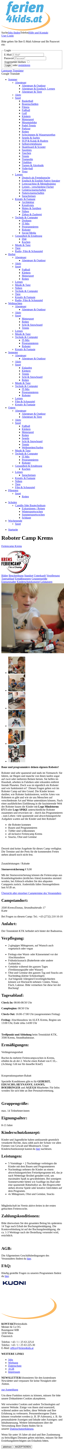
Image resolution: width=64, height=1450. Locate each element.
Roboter (26, 229)
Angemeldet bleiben (15, 61)
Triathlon (27, 162)
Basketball (27, 100)
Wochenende (15, 520)
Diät (24, 238)
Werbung (13, 1362)
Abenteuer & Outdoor (34, 85)
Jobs (10, 1359)
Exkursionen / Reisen (33, 508)
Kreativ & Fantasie (25, 199)
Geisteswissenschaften (34, 189)
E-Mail (8, 54)
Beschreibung (16, 575)
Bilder (4, 575)
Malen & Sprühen (31, 208)
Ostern (11, 407)
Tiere (17, 248)
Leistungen (46, 581)
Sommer (12, 79)
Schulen (12, 502)
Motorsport (28, 119)
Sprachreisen (29, 196)
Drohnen (26, 220)
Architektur (28, 202)
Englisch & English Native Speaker (41, 180)
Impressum (14, 1371)
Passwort (9, 58)
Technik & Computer (26, 217)
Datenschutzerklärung (21, 1428)
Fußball (26, 110)
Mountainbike (29, 122)
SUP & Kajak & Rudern (35, 140)
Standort (28, 575)
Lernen (19, 174)
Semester (13, 352)
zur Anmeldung (9, 1389)
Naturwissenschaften (33, 192)
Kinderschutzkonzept (28, 581)
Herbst (11, 254)
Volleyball (27, 168)
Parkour (26, 128)
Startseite (13, 529)
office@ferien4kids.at (21, 1348)
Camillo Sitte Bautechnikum (30, 505)
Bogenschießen (30, 104)
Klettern (26, 116)
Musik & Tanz (23, 245)
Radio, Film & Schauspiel (29, 251)
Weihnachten (15, 303)
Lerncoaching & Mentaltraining (39, 183)
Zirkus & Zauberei (32, 214)
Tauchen (26, 153)
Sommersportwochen (33, 514)
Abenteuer (20, 82)
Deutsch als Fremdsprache (36, 177)
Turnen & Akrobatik (33, 165)
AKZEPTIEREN (23, 1447)
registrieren (24, 65)
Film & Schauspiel (25, 401)
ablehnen (7, 1447)
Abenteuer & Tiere (32, 91)
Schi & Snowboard (32, 324)
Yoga (24, 171)
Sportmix (27, 150)
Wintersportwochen (32, 511)
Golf (24, 113)
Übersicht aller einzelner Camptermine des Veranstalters (31, 893)
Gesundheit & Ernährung (28, 235)
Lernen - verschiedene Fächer (38, 186)
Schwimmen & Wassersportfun (38, 134)
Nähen (25, 211)
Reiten (25, 131)
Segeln (25, 438)
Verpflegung (53, 575)
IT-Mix (26, 223)
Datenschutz (15, 1365)
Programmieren (30, 226)
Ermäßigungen (23, 578)
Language (12, 70)
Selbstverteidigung (32, 143)
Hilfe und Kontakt (38, 32)
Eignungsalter (8, 581)
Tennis (25, 156)
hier (29, 1258)
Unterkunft (40, 575)
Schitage (26, 517)
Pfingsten (13, 490)
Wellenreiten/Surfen (32, 447)
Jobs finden (14, 32)
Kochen (26, 242)
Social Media (29, 232)
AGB (11, 1368)
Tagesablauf (7, 578)
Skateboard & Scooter (34, 146)
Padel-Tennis (29, 125)
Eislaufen (27, 367)
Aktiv (18, 94)
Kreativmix (28, 205)
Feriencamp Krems (11, 546)
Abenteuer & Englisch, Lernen (38, 88)
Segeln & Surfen (31, 137)
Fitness (25, 107)
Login (7, 35)
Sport (18, 97)
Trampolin (27, 159)
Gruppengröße (39, 578)
